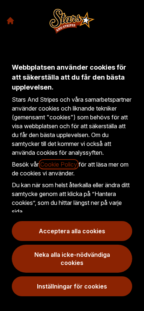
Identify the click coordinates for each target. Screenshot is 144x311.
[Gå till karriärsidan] (10, 20)
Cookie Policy (58, 164)
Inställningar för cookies (72, 286)
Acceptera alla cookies (72, 231)
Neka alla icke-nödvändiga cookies (72, 258)
